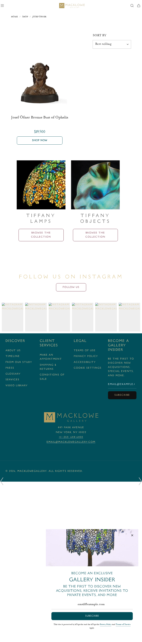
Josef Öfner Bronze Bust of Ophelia (39, 117)
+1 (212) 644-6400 (71, 437)
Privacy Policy (105, 624)
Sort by (99, 35)
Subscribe (122, 395)
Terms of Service (123, 624)
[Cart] (138, 5)
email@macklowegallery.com (71, 442)
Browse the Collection (52, 235)
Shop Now (39, 140)
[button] (2, 481)
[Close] (132, 535)
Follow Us (71, 287)
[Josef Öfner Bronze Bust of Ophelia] (39, 82)
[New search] (132, 5)
